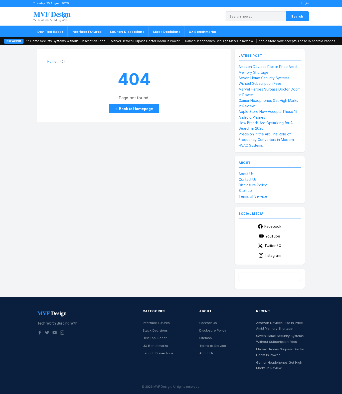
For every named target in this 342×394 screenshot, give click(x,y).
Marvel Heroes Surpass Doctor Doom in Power (132, 41)
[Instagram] (62, 333)
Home (51, 61)
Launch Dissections (127, 32)
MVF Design (51, 13)
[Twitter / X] (47, 333)
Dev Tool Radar (50, 32)
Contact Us (248, 179)
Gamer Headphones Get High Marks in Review (206, 41)
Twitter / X (272, 246)
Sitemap (245, 190)
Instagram (273, 255)
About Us (246, 174)
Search (297, 16)
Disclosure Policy (253, 185)
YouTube (272, 236)
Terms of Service (253, 196)
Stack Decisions (167, 32)
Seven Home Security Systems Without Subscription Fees (50, 41)
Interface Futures (87, 32)
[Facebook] (39, 333)
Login (305, 3)
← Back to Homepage (134, 109)
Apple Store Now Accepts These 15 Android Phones (284, 41)
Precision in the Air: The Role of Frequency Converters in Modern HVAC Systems (266, 139)
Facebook (272, 226)
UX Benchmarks (202, 32)
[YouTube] (54, 333)
